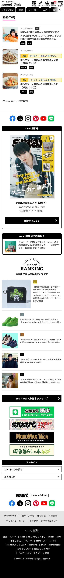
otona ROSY (41, 541)
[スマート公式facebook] (12, 119)
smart (43, 545)
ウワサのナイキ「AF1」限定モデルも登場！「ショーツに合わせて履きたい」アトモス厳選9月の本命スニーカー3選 (40, 321)
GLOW (23, 545)
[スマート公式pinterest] (36, 119)
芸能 (29, 43)
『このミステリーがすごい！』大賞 (33, 553)
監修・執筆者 (28, 515)
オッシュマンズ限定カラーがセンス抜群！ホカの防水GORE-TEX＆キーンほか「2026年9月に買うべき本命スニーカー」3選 (40, 341)
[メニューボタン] (60, 3)
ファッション (7, 9)
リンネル (29, 541)
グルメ (23, 67)
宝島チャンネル (10, 537)
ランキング (47, 4)
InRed (22, 537)
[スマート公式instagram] (28, 119)
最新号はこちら (32, 220)
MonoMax (33, 545)
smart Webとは (11, 515)
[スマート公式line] (51, 119)
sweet (51, 537)
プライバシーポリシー (16, 520)
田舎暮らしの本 (24, 549)
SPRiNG (53, 541)
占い (45, 9)
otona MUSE (12, 545)
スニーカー (33, 9)
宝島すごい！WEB (42, 549)
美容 (21, 9)
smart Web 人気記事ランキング (32, 398)
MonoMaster (54, 545)
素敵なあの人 (16, 541)
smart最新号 (33, 4)
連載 (31, 67)
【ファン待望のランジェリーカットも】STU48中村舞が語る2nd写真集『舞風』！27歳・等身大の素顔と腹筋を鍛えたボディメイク (40, 381)
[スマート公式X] (20, 119)
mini (59, 537)
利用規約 (34, 520)
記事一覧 (40, 4)
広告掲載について (49, 520)
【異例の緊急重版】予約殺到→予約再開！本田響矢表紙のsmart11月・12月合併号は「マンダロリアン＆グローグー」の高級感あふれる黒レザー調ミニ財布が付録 (46, 294)
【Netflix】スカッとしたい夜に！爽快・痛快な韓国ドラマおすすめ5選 (40, 361)
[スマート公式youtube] (43, 119)
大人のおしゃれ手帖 (36, 537)
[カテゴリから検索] (31, 469)
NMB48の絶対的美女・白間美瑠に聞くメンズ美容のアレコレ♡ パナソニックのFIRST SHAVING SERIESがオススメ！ (40, 35)
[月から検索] (31, 477)
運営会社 (41, 515)
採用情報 (53, 515)
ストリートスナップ (54, 3)
